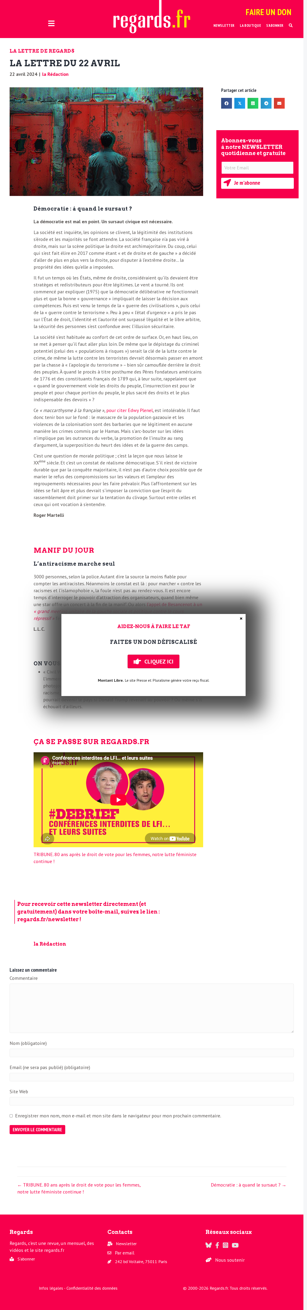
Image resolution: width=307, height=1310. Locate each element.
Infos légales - (52, 1288)
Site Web (19, 1091)
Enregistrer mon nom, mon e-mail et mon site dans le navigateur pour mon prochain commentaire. (118, 1116)
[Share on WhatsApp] (253, 103)
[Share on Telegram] (266, 103)
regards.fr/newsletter (48, 919)
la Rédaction (55, 74)
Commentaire (24, 978)
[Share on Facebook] (226, 103)
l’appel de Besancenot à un (118, 611)
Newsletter (126, 1243)
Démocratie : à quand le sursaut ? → (248, 1185)
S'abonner (26, 1259)
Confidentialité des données (92, 1288)
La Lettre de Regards (42, 51)
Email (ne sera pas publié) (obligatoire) (50, 1067)
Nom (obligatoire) (28, 1043)
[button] (291, 25)
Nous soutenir (230, 1260)
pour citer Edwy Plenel (129, 410)
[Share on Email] (279, 103)
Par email (124, 1253)
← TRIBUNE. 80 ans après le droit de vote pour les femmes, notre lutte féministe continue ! (78, 1188)
